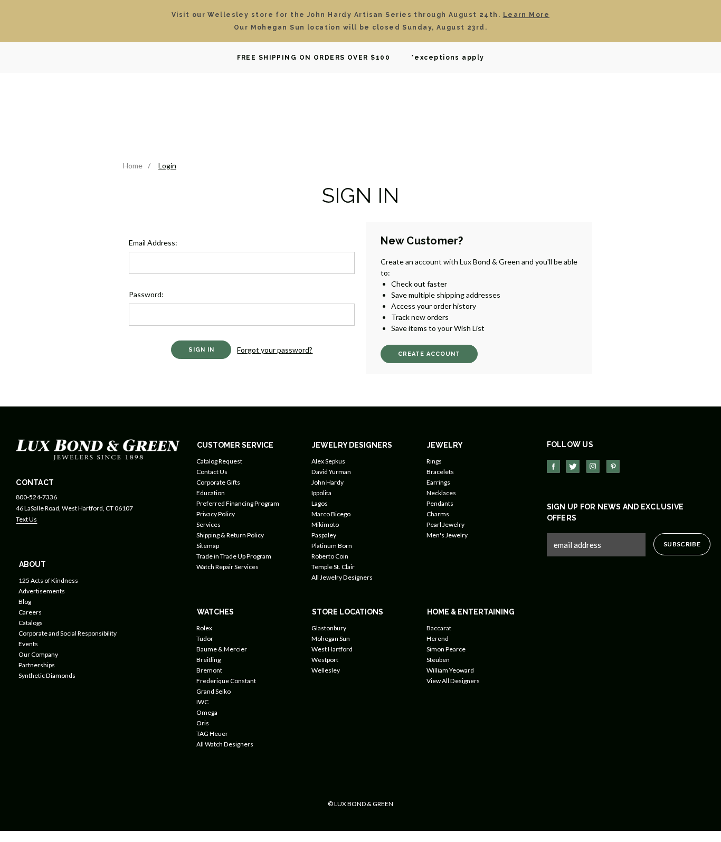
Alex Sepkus (328, 461)
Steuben (438, 660)
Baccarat (438, 628)
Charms (437, 514)
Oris (202, 723)
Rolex (204, 628)
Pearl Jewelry (445, 524)
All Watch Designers (224, 744)
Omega (206, 712)
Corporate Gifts (218, 482)
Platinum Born (331, 546)
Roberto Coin (329, 556)
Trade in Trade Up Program (233, 556)
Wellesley (325, 670)
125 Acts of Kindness (48, 580)
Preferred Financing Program (237, 503)
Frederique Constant (226, 681)
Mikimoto (325, 524)
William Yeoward (450, 670)
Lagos (319, 503)
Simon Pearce (446, 649)
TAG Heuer (212, 733)
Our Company (38, 654)
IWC (202, 702)
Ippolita (321, 493)
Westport (324, 660)
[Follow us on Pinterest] (613, 466)
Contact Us (211, 472)
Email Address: (153, 242)
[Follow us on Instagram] (593, 466)
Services (208, 524)
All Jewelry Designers (342, 577)
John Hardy (327, 482)
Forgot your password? (274, 349)
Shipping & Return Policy (230, 535)
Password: (146, 294)
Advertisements (41, 591)
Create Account (429, 354)
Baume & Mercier (221, 649)
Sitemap (207, 546)
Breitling (208, 660)
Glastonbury (328, 628)
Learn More (526, 14)
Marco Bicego (330, 514)
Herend (437, 638)
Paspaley (323, 535)
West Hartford (332, 649)
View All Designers (453, 681)
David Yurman (331, 472)
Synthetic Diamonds (46, 675)
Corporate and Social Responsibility (67, 633)
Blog (24, 602)
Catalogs (30, 623)
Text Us (26, 519)
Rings (434, 461)
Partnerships (36, 665)
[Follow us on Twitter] (573, 466)
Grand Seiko (213, 691)
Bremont (209, 670)
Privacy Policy (215, 514)
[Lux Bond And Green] (98, 449)
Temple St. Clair (333, 567)
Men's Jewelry (447, 535)
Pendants (439, 503)
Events (28, 644)
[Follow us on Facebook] (553, 466)
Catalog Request (219, 461)
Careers (30, 612)
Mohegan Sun (330, 638)
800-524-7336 (36, 497)
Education (210, 493)
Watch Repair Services (227, 567)
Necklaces (441, 493)
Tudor (204, 638)
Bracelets (440, 472)
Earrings (438, 482)
